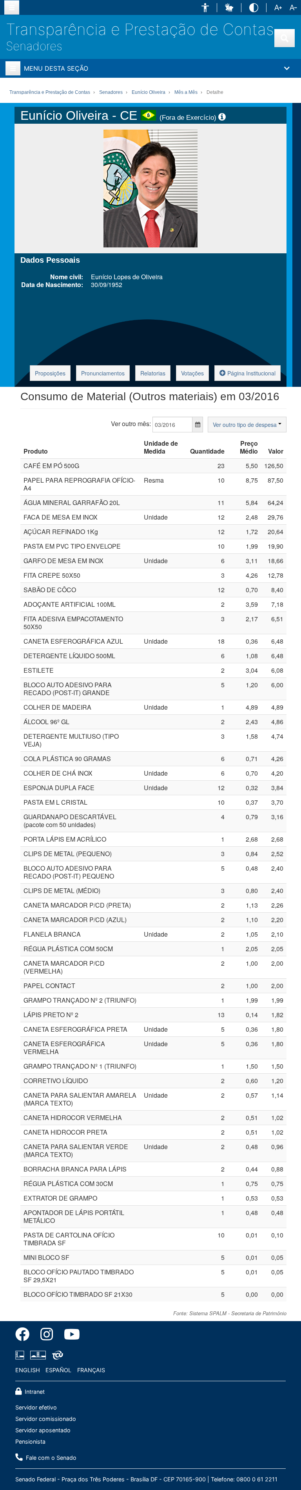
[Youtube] (69, 1335)
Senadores (34, 46)
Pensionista (30, 1441)
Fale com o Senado (50, 1457)
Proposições (50, 373)
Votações (192, 373)
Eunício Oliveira (148, 92)
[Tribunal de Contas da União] (56, 1355)
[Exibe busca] (284, 38)
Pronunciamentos (103, 373)
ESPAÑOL (58, 1370)
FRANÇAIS (91, 1370)
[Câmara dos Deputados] (21, 1355)
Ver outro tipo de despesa (245, 424)
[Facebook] (25, 1335)
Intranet (34, 1391)
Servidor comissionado (45, 1418)
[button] (205, 7)
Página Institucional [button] (251, 373)
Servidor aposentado (43, 1430)
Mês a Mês (186, 92)
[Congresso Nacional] (38, 1355)
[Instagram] (46, 1335)
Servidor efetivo (36, 1407)
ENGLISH (27, 1370)
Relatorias (152, 373)
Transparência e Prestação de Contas (140, 29)
